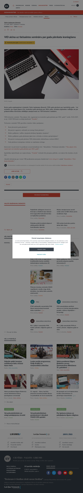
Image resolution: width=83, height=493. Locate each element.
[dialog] (41, 246)
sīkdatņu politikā (59, 244)
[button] (41, 254)
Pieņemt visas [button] (41, 249)
